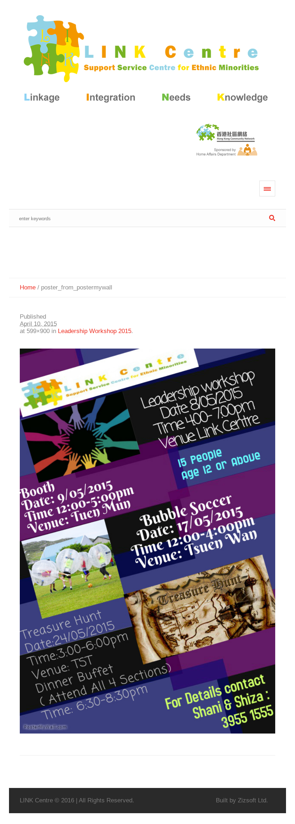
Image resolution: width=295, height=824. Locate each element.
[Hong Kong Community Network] (147, 60)
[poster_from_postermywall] (148, 541)
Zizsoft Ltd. (253, 800)
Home (28, 287)
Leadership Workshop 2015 (94, 331)
